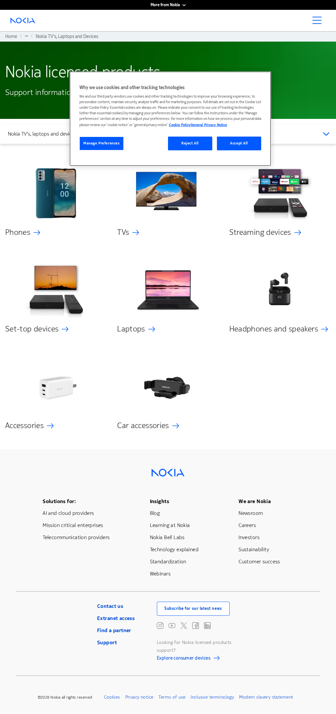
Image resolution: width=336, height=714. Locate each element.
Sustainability (254, 549)
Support (107, 642)
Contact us (110, 606)
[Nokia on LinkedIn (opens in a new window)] (207, 625)
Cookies (112, 697)
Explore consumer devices (183, 659)
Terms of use (171, 697)
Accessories (24, 425)
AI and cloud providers (68, 513)
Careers (247, 525)
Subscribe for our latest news (193, 608)
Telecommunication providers (76, 537)
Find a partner (114, 630)
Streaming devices (260, 232)
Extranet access (116, 618)
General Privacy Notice (209, 124)
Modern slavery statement (266, 697)
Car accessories (143, 425)
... (26, 35)
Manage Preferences (101, 143)
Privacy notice (139, 697)
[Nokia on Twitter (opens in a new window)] (183, 625)
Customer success (259, 561)
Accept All (239, 143)
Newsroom (251, 513)
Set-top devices (31, 329)
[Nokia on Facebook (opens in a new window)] (195, 625)
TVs (123, 232)
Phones (17, 232)
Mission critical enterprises (73, 525)
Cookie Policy (180, 124)
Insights (159, 501)
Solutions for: (59, 501)
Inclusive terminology (212, 697)
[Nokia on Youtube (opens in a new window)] (172, 625)
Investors (249, 537)
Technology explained (174, 549)
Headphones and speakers (273, 329)
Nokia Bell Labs (167, 537)
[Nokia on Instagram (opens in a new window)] (160, 625)
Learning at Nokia (170, 525)
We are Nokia (255, 501)
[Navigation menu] (319, 22)
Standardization (168, 561)
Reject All (190, 143)
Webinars (160, 574)
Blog (155, 513)
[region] (170, 118)
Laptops (131, 329)
